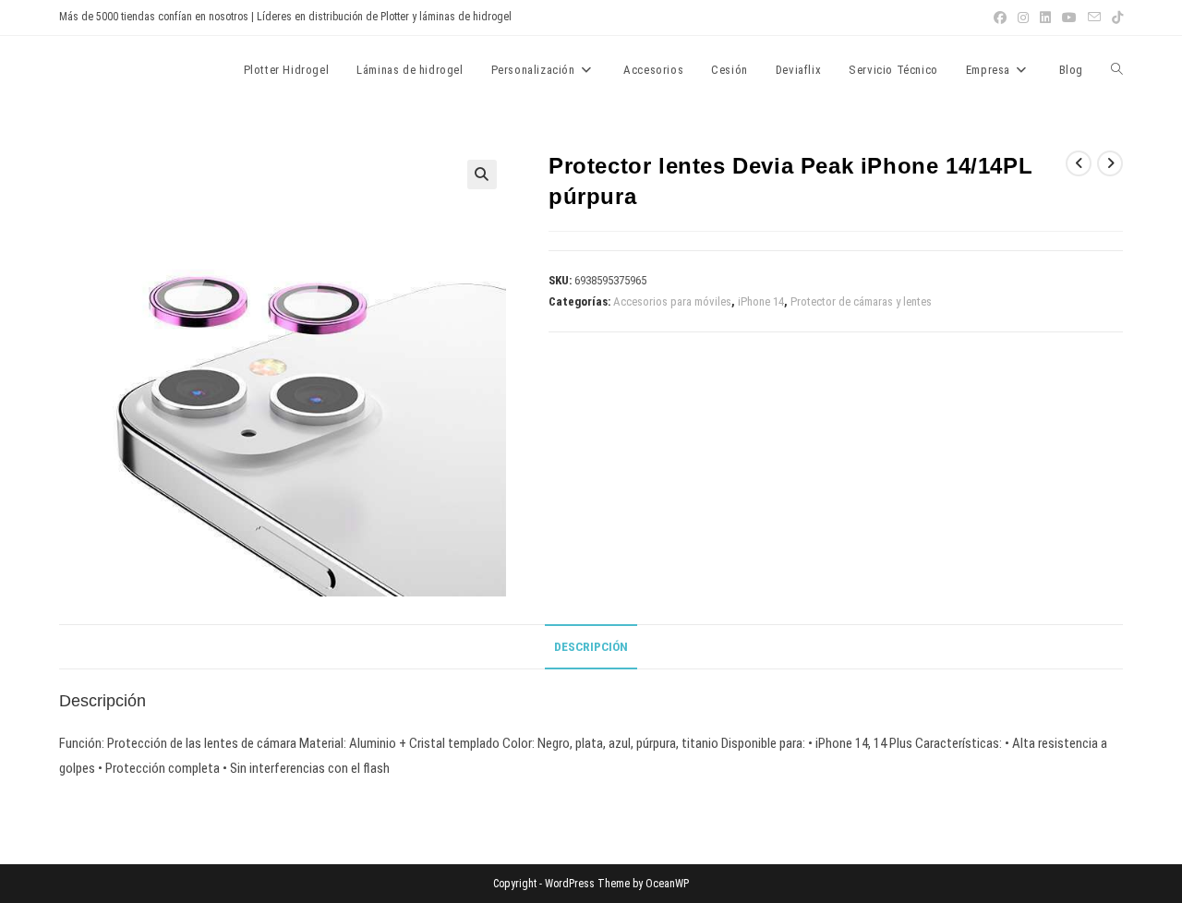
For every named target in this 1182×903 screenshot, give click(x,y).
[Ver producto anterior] (1079, 163)
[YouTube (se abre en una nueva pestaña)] (1069, 17)
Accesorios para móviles (672, 301)
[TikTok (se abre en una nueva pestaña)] (1114, 17)
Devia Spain (110, 69)
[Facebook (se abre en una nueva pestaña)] (1000, 17)
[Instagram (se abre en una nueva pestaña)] (1023, 17)
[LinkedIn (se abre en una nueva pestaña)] (1045, 17)
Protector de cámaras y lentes (861, 301)
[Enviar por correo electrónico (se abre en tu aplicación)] (1094, 17)
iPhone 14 (761, 301)
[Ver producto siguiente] (1110, 163)
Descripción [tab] (591, 646)
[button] (482, 174)
